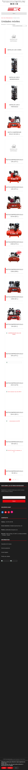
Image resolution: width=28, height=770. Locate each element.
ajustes (11, 765)
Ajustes (16, 767)
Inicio (2, 17)
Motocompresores (9, 17)
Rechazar (10, 767)
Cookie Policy (22, 759)
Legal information (16, 759)
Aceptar (4, 767)
